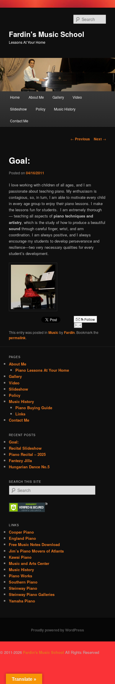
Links (20, 414)
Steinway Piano (23, 588)
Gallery (58, 97)
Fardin (69, 332)
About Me (36, 97)
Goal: (14, 442)
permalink (17, 337)
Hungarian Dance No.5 (29, 466)
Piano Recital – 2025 (27, 454)
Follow (89, 319)
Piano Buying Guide (33, 407)
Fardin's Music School (46, 34)
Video (77, 97)
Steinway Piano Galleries (32, 594)
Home (15, 97)
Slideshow (18, 108)
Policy (40, 108)
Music (53, 332)
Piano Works (20, 576)
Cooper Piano (21, 532)
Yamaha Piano (22, 601)
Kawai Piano (20, 557)
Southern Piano (23, 582)
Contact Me (19, 120)
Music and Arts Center (29, 563)
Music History (64, 108)
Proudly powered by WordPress (57, 630)
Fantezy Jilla (20, 460)
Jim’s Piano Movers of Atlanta (36, 551)
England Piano (22, 538)
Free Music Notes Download (34, 544)
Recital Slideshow (25, 448)
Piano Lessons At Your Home (42, 370)
